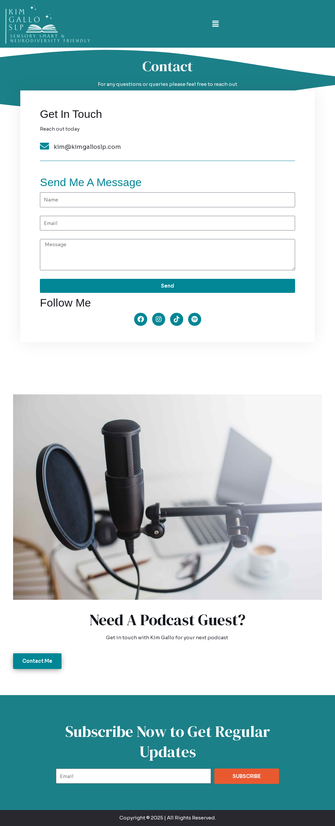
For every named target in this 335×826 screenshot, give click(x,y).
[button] (215, 24)
